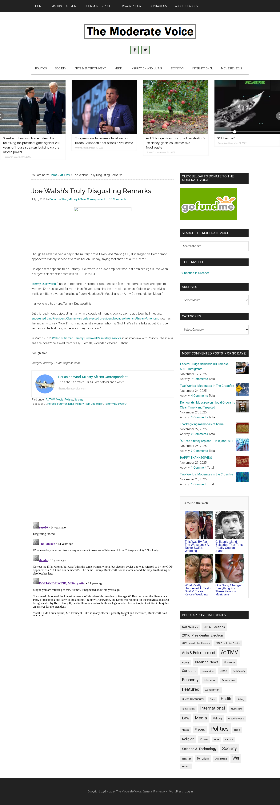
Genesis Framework (155, 791)
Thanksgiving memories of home (202, 424)
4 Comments (199, 395)
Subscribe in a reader (195, 273)
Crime (223, 671)
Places (200, 729)
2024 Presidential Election (227, 643)
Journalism (236, 709)
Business (229, 662)
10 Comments (117, 199)
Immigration (188, 708)
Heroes (51, 403)
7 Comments (199, 379)
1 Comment (198, 467)
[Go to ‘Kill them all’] (247, 107)
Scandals (229, 739)
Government (212, 689)
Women (186, 766)
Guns (212, 699)
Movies (185, 730)
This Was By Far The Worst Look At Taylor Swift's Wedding (197, 546)
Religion (188, 739)
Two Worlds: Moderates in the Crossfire (206, 474)
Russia (204, 739)
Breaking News (206, 662)
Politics (69, 399)
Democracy (239, 671)
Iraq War (62, 403)
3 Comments (199, 417)
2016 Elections (214, 627)
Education (210, 680)
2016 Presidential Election (202, 635)
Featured (190, 689)
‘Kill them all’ (226, 138)
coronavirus (208, 671)
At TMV (50, 399)
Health (226, 699)
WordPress (176, 791)
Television (186, 759)
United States (220, 759)
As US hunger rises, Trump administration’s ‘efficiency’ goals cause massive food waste (175, 143)
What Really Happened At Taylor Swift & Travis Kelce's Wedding (198, 590)
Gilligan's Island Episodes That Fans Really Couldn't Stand (229, 546)
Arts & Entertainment (198, 653)
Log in (189, 791)
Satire (216, 739)
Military (79, 403)
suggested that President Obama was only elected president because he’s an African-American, (95, 318)
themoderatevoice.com (72, 388)
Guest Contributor (193, 699)
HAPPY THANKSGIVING (196, 457)
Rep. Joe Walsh (94, 403)
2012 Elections (190, 627)
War (235, 758)
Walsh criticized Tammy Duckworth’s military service (87, 338)
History (241, 699)
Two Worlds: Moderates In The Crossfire (207, 386)
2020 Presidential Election (196, 643)
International (212, 708)
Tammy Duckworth (44, 284)
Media (59, 399)
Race (237, 729)
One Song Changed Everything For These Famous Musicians (228, 590)
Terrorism (203, 758)
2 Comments (199, 434)
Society (78, 399)
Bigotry (185, 662)
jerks (71, 403)
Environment (228, 680)
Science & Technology (199, 749)
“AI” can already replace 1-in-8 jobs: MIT (206, 441)
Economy (190, 679)
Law (185, 718)
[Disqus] (102, 469)
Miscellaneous (236, 718)
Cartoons (189, 671)
